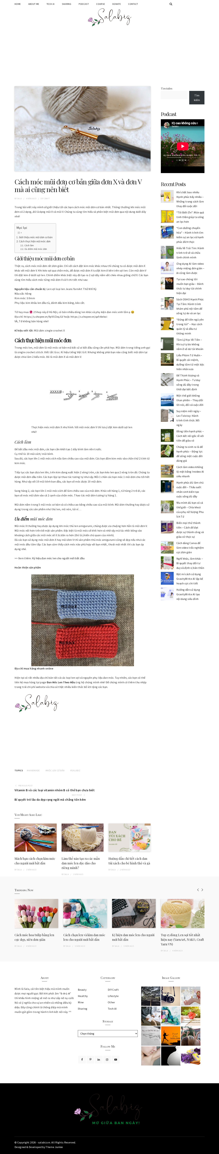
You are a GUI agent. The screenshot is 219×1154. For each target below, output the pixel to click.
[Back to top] (215, 1150)
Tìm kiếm (166, 88)
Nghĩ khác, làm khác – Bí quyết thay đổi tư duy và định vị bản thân (190, 563)
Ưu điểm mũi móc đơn (35, 249)
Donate (116, 3)
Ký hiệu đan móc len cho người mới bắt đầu (58, 558)
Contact (133, 3)
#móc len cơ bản (55, 770)
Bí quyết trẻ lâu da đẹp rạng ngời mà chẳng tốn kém (50, 800)
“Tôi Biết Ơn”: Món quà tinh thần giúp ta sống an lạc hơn (190, 217)
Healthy (83, 996)
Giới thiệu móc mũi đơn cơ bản (36, 237)
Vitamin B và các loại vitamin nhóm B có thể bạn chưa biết (55, 790)
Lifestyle (113, 996)
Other (111, 1002)
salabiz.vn (44, 1142)
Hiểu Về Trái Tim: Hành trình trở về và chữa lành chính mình (190, 252)
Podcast (84, 3)
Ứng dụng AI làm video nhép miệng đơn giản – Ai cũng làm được (190, 268)
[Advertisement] (109, 57)
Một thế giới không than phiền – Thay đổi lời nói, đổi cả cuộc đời (189, 400)
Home (18, 3)
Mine (81, 1002)
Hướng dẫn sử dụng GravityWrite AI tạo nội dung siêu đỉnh (188, 594)
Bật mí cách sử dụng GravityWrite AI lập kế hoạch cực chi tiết (189, 578)
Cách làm (29, 245)
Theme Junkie (54, 1147)
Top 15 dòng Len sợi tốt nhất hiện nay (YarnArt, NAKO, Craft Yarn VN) (182, 939)
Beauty (82, 989)
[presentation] (198, 889)
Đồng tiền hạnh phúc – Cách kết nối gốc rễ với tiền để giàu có (190, 436)
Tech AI (50, 3)
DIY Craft (45, 198)
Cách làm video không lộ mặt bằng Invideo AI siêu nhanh (190, 471)
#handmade (33, 770)
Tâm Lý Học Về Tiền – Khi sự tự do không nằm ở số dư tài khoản (189, 344)
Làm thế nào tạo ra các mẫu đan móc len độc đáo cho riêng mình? (81, 863)
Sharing (66, 3)
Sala (19, 198)
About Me (33, 3)
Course (100, 3)
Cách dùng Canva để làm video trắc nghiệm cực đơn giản (190, 547)
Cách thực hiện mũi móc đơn (35, 241)
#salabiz (75, 770)
